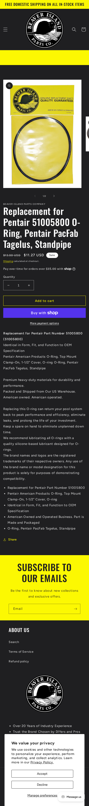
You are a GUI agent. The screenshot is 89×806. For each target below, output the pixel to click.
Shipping (8, 261)
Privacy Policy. (42, 762)
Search (14, 642)
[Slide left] (35, 196)
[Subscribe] (75, 609)
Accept (42, 774)
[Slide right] (54, 196)
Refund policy (19, 661)
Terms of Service (21, 652)
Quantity (9, 276)
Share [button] (12, 539)
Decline (42, 785)
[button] (5, 29)
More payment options (44, 323)
